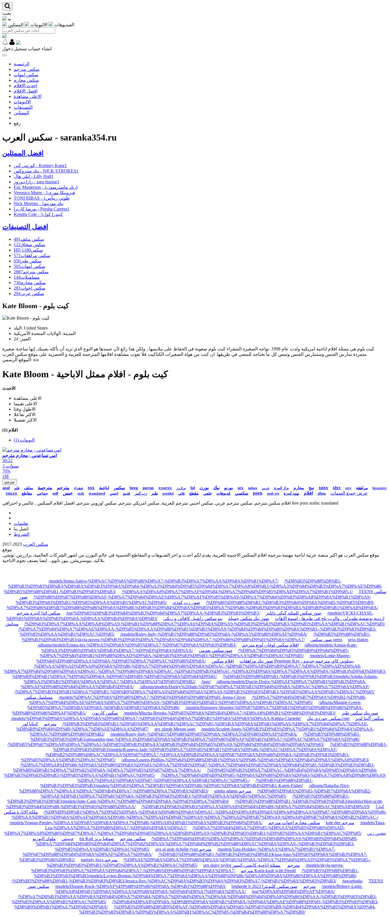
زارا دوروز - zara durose (36, 181)
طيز (154, 493)
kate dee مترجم (340, 822)
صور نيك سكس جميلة (248, 618)
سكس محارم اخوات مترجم (294, 822)
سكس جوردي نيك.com (328, 718)
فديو (126, 493)
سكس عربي (29, 293)
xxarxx (165, 487)
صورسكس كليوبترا (279, 886)
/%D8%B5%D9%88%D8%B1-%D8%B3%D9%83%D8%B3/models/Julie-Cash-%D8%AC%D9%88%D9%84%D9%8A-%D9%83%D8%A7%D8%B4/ (178, 799)
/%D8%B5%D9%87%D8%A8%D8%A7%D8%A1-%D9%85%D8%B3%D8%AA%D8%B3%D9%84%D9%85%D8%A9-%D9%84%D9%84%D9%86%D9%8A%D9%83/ (165, 744)
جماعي (42, 493)
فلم (16, 488)
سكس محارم (26, 80)
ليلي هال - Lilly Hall (33, 176)
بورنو (228, 487)
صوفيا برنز (104, 838)
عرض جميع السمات (349, 493)
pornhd (168, 493)
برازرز (181, 488)
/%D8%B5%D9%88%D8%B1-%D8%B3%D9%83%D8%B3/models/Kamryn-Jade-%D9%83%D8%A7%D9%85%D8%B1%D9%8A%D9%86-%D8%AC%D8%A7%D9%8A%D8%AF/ (220, 747)
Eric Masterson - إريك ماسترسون (45, 187)
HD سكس (28, 250)
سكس (119, 487)
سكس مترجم (26, 69)
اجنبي (114, 493)
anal (6, 488)
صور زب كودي (186, 602)
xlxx (337, 487)
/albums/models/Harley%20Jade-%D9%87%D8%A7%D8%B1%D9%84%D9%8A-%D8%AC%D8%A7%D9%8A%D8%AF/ (254, 686)
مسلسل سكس (38, 697)
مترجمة (45, 487)
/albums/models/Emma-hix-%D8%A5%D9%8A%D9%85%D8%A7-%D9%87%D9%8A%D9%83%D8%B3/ (136, 645)
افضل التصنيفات (25, 226)
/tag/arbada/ (352, 880)
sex (241, 487)
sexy (348, 488)
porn (257, 493)
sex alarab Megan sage (175, 729)
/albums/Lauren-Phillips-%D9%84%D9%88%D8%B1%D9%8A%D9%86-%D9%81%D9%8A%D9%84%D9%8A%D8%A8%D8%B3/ (245, 759)
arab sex (273, 493)
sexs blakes (358, 639)
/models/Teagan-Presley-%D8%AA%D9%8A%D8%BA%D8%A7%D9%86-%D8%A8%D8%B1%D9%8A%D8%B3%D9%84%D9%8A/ (136, 822)
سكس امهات (26, 74)
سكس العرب (35, 544)
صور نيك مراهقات (256, 661)
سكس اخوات (29, 288)
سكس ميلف (29, 239)
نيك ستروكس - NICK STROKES (46, 170)
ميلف (28, 488)
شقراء (78, 488)
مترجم (10, 482)
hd (192, 488)
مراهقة (362, 488)
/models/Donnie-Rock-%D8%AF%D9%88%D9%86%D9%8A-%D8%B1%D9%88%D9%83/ (140, 886)
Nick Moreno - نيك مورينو (38, 203)
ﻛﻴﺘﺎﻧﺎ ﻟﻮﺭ (30, 723)
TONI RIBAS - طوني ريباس (42, 198)
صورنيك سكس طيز (359, 713)
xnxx (323, 487)
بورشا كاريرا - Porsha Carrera (41, 208)
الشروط (21, 534)
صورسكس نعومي (215, 650)
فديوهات (223, 493)
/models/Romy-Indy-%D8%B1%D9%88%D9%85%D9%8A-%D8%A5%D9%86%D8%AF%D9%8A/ (213, 634)
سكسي (241, 493)
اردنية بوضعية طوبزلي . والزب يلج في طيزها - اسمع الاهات (329, 618)
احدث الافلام (25, 85)
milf (55, 493)
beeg (134, 487)
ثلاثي (181, 493)
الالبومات (22, 101)
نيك (216, 487)
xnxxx (11, 493)
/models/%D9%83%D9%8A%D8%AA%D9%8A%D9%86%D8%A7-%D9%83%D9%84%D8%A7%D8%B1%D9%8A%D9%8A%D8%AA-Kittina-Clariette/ (156, 718)
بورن (204, 487)
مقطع (194, 493)
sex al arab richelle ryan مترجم (183, 849)
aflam (321, 493)
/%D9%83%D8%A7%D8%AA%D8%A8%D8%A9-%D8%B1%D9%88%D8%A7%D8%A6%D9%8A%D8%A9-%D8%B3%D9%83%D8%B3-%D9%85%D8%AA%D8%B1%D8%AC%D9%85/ (204, 623)
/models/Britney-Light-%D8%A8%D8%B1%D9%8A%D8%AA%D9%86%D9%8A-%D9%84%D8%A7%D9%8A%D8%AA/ (209, 889)
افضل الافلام (25, 91)
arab (80, 493)
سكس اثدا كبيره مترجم (38, 613)
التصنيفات (23, 107)
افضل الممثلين (23, 153)
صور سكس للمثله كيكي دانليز (293, 613)
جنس (68, 493)
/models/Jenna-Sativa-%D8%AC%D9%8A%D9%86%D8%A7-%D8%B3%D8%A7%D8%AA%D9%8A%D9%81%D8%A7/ (163, 581)
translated (97, 493)
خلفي (207, 493)
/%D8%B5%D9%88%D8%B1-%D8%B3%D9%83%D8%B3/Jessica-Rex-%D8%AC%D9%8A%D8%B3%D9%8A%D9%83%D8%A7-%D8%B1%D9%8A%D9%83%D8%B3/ (174, 880)
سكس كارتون (105, 713)
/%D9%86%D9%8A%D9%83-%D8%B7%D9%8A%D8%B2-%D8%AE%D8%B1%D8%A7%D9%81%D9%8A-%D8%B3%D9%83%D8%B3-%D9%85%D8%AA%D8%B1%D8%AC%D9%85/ (206, 793)
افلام (308, 493)
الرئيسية (21, 63)
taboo (252, 488)
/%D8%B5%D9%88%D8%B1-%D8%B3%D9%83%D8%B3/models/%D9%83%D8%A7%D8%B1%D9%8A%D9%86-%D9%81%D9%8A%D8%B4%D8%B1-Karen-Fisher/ (176, 783)
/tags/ (206, 681)
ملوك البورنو (44, 838)
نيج (311, 487)
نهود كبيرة (291, 493)
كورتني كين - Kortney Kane (40, 165)
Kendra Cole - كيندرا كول (38, 214)
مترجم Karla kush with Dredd (268, 870)
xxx (91, 487)
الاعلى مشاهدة (27, 96)
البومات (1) (24, 440)
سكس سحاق (29, 244)
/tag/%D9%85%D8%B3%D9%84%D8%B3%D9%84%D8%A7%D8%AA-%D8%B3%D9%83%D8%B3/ (163, 613)
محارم (298, 488)
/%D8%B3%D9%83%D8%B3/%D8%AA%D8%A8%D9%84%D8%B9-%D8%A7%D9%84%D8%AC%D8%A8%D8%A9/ (255, 806)
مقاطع (27, 493)
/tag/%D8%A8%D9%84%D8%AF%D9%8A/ (293, 891)
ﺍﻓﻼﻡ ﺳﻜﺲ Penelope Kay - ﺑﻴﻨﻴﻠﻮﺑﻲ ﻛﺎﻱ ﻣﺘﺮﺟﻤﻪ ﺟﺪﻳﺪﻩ (283, 661)
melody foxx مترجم (99, 859)
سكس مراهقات (32, 255)
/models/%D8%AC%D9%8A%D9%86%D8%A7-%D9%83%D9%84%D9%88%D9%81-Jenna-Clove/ (152, 697)
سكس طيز (27, 260)
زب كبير (141, 493)
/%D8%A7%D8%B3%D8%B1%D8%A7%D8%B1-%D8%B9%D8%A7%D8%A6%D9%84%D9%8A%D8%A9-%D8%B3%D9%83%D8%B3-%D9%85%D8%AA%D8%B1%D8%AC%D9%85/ (195, 691)
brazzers (380, 488)
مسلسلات (27, 277)
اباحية (104, 487)
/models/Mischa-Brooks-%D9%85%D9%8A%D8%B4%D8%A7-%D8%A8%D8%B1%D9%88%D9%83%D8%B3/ (230, 713)
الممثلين (21, 112)
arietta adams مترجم (233, 790)
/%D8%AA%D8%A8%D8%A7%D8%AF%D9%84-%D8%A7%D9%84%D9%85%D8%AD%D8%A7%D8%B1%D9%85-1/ (237, 591)
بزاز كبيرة (281, 488)
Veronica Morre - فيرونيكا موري (44, 192)
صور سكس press (326, 639)
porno (148, 487)
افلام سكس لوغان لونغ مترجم (270, 645)
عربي (266, 488)
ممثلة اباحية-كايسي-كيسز (257, 865)
